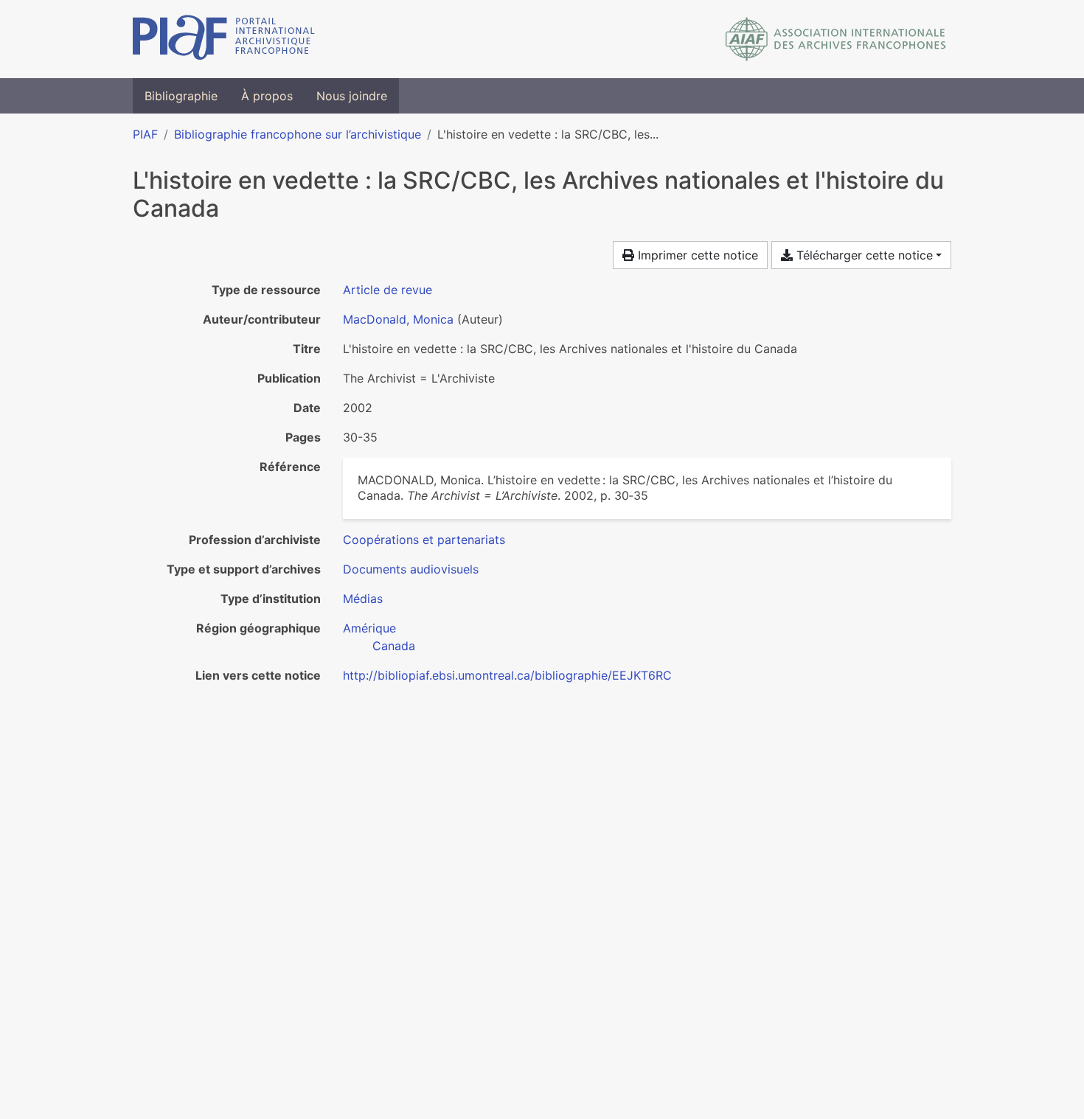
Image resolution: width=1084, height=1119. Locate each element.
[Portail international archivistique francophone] (224, 39)
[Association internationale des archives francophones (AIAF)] (835, 39)
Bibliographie (181, 95)
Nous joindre (351, 95)
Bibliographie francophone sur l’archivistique (297, 134)
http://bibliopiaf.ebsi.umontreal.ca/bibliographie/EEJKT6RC (507, 675)
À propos (267, 95)
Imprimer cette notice (696, 255)
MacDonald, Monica (398, 319)
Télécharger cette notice (863, 255)
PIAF (145, 134)
